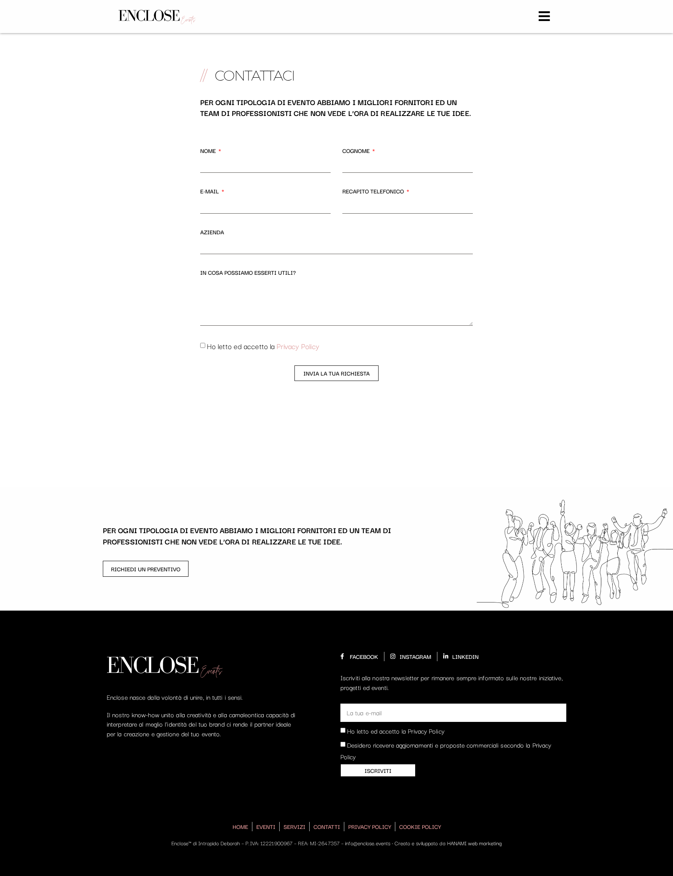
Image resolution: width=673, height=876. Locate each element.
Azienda (212, 231)
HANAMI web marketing (474, 843)
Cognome (356, 150)
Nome (208, 150)
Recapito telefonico (373, 190)
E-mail (210, 190)
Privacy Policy (298, 346)
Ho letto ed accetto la (263, 346)
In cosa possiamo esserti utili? (248, 272)
